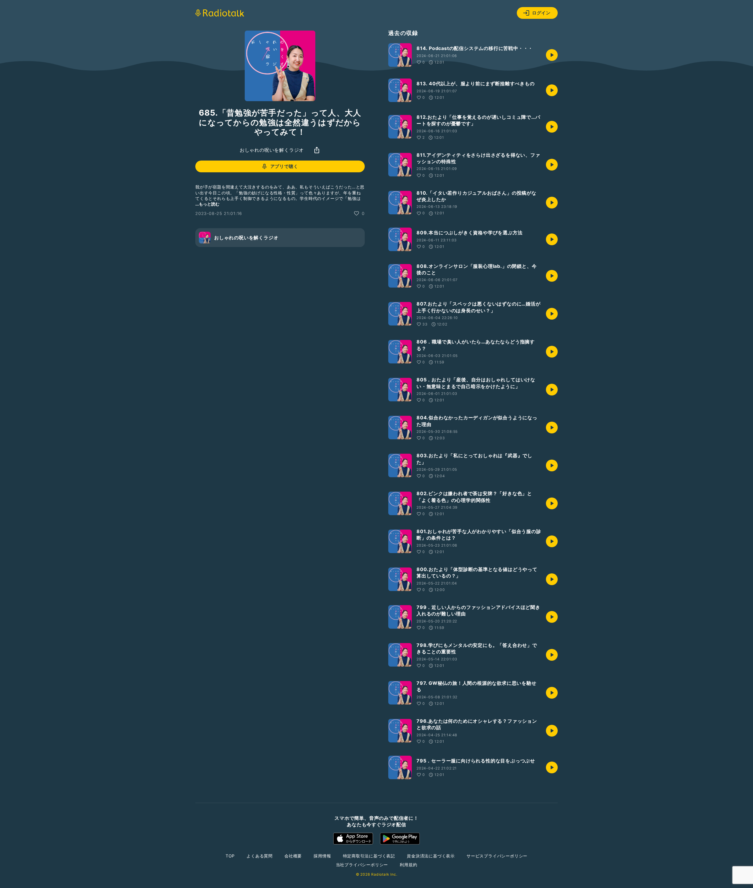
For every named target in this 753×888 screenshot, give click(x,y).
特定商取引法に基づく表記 (369, 855)
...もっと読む (207, 203)
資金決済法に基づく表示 (431, 855)
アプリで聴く (284, 166)
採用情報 (322, 855)
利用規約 (408, 864)
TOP (230, 855)
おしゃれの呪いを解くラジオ (272, 150)
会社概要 (293, 855)
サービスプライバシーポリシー (497, 855)
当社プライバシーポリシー (362, 864)
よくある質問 (259, 855)
